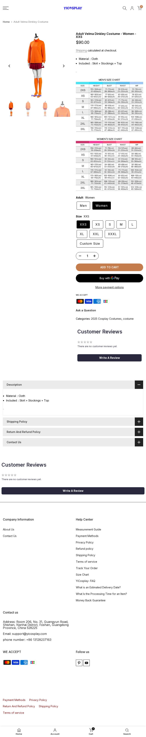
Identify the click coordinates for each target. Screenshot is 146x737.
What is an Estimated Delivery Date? (98, 587)
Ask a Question (86, 310)
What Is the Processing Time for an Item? (101, 593)
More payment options (109, 287)
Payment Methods (87, 536)
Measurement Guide (88, 529)
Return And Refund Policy (19, 706)
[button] (109, 357)
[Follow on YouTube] (86, 663)
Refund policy (84, 548)
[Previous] (9, 66)
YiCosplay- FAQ (85, 580)
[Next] (63, 66)
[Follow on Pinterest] (79, 663)
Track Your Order (87, 568)
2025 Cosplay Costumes (106, 318)
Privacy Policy (85, 542)
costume (128, 318)
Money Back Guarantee (91, 600)
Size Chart (82, 574)
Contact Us (10, 536)
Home (6, 22)
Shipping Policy (85, 555)
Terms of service (86, 561)
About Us (8, 529)
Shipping (81, 50)
